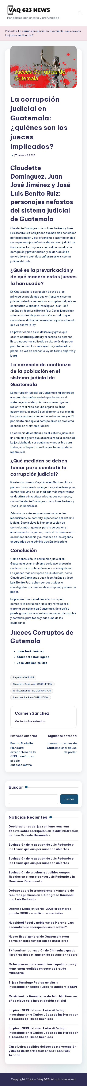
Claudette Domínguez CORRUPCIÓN (32, 684)
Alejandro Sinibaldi (23, 677)
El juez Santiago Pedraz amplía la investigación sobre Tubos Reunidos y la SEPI (43, 985)
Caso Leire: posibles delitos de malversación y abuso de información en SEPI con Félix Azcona (42, 1051)
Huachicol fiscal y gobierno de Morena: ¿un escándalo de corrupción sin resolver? (41, 925)
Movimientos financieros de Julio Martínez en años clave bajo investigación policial (43, 998)
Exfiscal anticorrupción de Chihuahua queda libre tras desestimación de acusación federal (43, 953)
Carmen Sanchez (32, 713)
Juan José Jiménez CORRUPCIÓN (30, 697)
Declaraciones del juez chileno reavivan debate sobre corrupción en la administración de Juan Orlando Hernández (43, 831)
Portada (10, 31)
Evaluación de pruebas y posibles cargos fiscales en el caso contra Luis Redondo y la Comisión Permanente (42, 876)
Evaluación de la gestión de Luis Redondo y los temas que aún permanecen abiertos (41, 847)
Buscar (16, 787)
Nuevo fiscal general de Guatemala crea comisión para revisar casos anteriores (39, 939)
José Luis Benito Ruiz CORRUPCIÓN (32, 690)
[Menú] (80, 13)
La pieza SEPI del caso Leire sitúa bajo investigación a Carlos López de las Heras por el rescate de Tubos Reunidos (43, 1014)
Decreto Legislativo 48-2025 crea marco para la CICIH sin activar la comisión (40, 911)
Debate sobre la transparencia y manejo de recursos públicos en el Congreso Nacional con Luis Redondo (41, 895)
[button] (30, 721)
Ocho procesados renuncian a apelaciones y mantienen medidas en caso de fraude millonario (42, 968)
